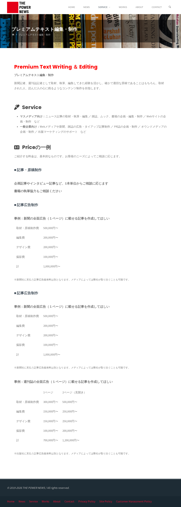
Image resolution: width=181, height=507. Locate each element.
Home (10, 501)
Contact (69, 501)
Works (45, 501)
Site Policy (105, 501)
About (57, 501)
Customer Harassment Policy (134, 501)
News (22, 501)
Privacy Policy (86, 501)
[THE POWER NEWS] (19, 7)
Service (33, 501)
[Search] (170, 7)
